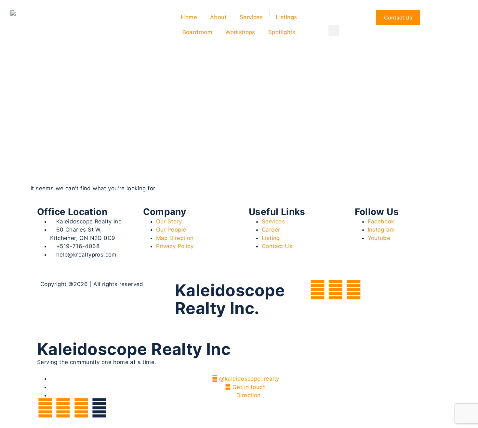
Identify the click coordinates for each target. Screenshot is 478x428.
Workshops (240, 32)
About (218, 17)
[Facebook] (318, 290)
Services (251, 17)
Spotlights (282, 32)
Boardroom (197, 32)
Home (189, 17)
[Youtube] (354, 290)
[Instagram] (335, 290)
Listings (286, 17)
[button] (333, 30)
